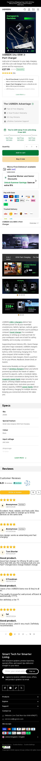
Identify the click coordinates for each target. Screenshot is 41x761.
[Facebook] (5, 688)
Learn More (20, 94)
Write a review (15, 492)
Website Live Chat (12, 715)
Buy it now (20, 159)
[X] (21, 688)
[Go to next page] (34, 634)
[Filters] (33, 492)
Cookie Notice (18, 744)
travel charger (15, 332)
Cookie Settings (29, 744)
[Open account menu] (29, 9)
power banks (27, 387)
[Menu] (38, 9)
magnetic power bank (11, 379)
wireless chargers (16, 369)
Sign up (32, 671)
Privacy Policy (7, 744)
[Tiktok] (16, 688)
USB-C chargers (15, 322)
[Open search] (25, 9)
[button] (7, 73)
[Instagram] (10, 688)
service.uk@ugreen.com (14, 719)
